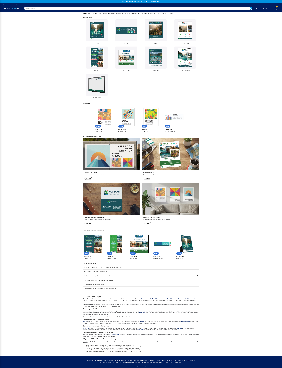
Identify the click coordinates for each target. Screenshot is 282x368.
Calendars (134, 13)
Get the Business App (142, 360)
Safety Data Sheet (142, 362)
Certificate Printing (154, 298)
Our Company (111, 360)
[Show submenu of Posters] (120, 13)
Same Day (95, 13)
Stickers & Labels (151, 13)
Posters (118, 13)
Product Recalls (151, 360)
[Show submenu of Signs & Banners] (129, 13)
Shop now (88, 223)
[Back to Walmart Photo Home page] (12, 8)
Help (257, 8)
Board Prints (170, 298)
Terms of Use (173, 360)
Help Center (117, 360)
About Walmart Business (152, 362)
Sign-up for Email (166, 360)
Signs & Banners (125, 13)
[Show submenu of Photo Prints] (114, 13)
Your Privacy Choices (117, 362)
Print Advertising (142, 13)
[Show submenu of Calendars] (136, 13)
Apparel (171, 13)
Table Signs (195, 298)
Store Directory (98, 360)
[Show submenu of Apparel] (173, 13)
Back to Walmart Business (9, 4)
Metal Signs (86, 328)
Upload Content (48, 4)
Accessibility (158, 360)
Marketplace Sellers (132, 360)
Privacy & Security (181, 360)
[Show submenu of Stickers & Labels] (155, 13)
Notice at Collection (190, 360)
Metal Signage (163, 298)
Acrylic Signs (142, 312)
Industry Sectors (102, 13)
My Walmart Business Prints (37, 4)
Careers (104, 360)
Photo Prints (111, 13)
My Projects (27, 4)
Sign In (276, 4)
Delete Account (169, 362)
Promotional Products (162, 13)
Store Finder (20, 4)
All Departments (90, 360)
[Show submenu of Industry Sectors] (106, 13)
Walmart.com (124, 360)
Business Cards (86, 13)
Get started (156, 1)
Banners (143, 298)
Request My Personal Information (130, 362)
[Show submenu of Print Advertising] (146, 13)
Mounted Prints (186, 298)
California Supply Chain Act (105, 362)
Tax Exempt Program (177, 362)
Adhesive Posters (178, 298)
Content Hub (161, 362)
